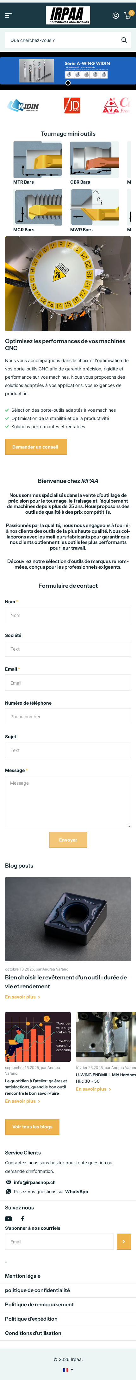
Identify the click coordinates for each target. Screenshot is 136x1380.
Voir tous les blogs (32, 1126)
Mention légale (22, 1276)
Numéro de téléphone (28, 703)
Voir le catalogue (8, 15)
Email (12, 669)
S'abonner (124, 1241)
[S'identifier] (115, 15)
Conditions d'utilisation (33, 1333)
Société (13, 635)
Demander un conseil (35, 447)
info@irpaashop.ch (35, 1182)
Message (16, 770)
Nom (11, 601)
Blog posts (19, 865)
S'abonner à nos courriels (32, 1228)
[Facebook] (22, 1218)
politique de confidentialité (37, 1290)
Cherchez (124, 40)
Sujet (10, 736)
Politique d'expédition (31, 1319)
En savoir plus (21, 996)
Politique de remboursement (39, 1304)
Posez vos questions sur (51, 1191)
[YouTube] (8, 1218)
